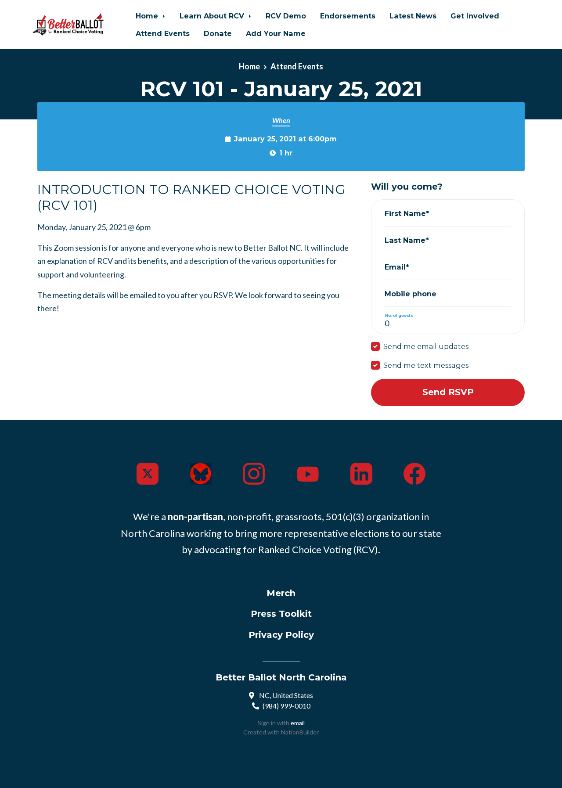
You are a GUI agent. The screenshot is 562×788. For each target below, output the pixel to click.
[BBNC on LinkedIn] (361, 473)
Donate (218, 33)
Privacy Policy (281, 635)
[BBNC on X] (148, 473)
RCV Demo (286, 15)
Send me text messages (425, 365)
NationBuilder (300, 732)
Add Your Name (276, 33)
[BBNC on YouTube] (308, 473)
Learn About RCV (213, 15)
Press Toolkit (281, 613)
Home (148, 15)
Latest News (412, 15)
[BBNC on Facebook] (414, 473)
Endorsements (347, 15)
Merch (281, 593)
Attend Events (163, 33)
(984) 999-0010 (286, 706)
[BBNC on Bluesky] (201, 473)
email (298, 723)
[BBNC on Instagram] (254, 473)
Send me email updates (425, 346)
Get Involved (474, 15)
